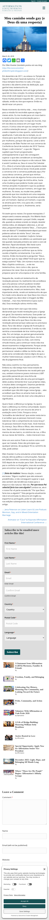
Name (5, 831)
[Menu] (44, 8)
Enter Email (9, 583)
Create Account (42, 1)
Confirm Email (10, 596)
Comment (7, 797)
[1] (3, 473)
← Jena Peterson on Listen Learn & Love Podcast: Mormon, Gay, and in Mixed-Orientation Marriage (24, 512)
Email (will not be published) (14, 845)
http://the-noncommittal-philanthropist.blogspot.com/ (15, 69)
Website (6, 859)
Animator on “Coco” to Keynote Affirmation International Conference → (27, 521)
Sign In (33, 1)
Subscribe (12, 652)
